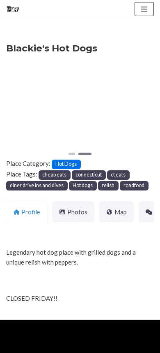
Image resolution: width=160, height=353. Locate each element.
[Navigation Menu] (144, 9)
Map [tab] (120, 212)
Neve (13, 328)
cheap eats (54, 175)
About (43, 344)
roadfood (133, 185)
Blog (70, 344)
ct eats (118, 175)
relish (108, 185)
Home (16, 344)
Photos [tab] (77, 212)
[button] (17, 111)
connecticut (88, 175)
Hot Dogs (66, 164)
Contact (99, 344)
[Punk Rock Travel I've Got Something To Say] (12, 9)
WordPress (74, 328)
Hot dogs (83, 185)
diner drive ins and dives (37, 185)
